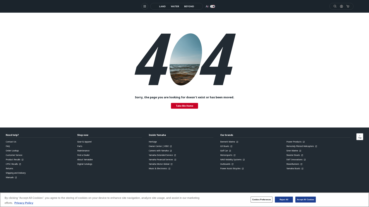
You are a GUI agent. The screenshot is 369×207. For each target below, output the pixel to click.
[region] (184, 199)
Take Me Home (184, 105)
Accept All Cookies (305, 199)
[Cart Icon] (348, 6)
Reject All (284, 199)
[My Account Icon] (341, 6)
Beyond (189, 6)
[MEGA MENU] (144, 6)
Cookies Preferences (261, 199)
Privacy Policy (23, 203)
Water (175, 6)
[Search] (335, 6)
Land (162, 6)
